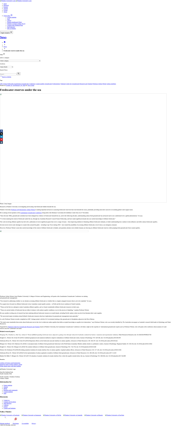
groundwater (48, 84)
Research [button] (6, 5)
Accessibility (25, 423)
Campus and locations (10, 402)
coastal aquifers (40, 84)
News (3, 37)
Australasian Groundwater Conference (25, 84)
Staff (8, 19)
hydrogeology (56, 84)
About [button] (5, 12)
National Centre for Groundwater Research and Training (76, 84)
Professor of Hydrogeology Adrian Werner (23, 209)
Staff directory (11, 27)
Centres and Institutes (10, 408)
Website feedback (5, 423)
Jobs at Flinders (11, 28)
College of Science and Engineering (10, 363)
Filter (1, 54)
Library (9, 20)
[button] (8, 15)
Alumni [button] (6, 8)
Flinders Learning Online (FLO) (16, 24)
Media (5, 388)
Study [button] (5, 4)
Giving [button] (5, 10)
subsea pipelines (111, 84)
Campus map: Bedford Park (15, 25)
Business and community (11, 390)
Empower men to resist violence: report (11, 364)
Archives (2, 64)
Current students (11, 17)
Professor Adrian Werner (100, 84)
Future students (8, 385)
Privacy (34, 423)
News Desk (31, 85)
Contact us (7, 400)
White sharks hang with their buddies (10, 366)
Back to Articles (5, 77)
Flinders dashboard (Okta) (14, 22)
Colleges (6, 405)
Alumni (6, 387)
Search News (3, 70)
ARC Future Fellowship (7, 84)
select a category (4, 57)
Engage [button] (6, 7)
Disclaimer (16, 423)
